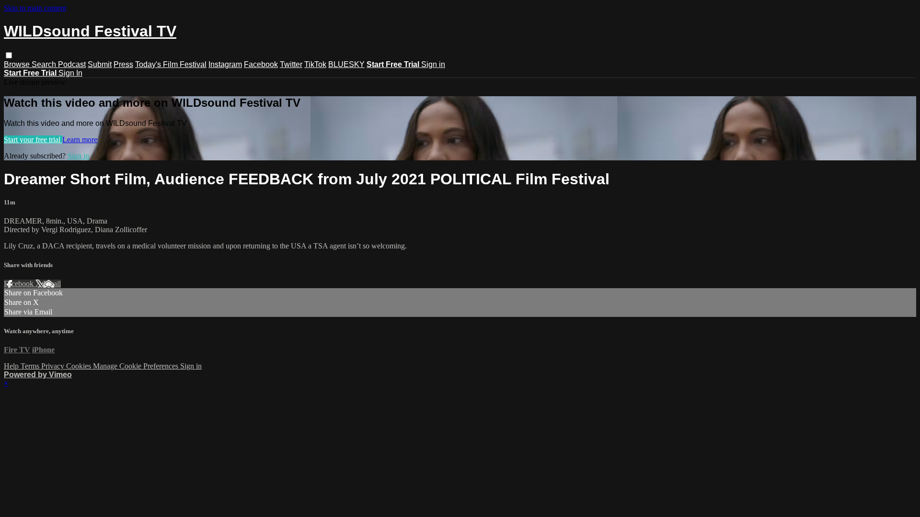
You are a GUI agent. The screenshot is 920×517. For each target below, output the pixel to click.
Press (123, 64)
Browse (18, 64)
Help (12, 366)
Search (45, 64)
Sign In (70, 73)
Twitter (291, 64)
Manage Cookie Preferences (136, 366)
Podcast (72, 64)
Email (52, 284)
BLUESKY (346, 64)
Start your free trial (33, 139)
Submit (100, 64)
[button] (9, 55)
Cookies (79, 366)
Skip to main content (35, 8)
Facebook (261, 64)
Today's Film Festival (171, 64)
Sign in (433, 64)
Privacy (53, 366)
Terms (31, 366)
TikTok (315, 64)
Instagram (225, 64)
